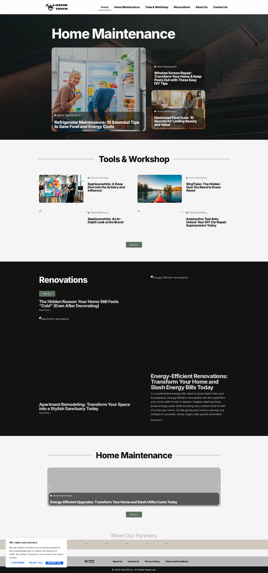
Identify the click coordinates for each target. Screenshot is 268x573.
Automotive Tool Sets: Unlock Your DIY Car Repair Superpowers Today (206, 222)
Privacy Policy (152, 561)
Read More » (45, 310)
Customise (18, 563)
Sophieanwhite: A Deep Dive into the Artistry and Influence (106, 187)
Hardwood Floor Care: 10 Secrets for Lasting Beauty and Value (175, 121)
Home (104, 7)
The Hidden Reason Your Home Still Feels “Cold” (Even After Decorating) (79, 303)
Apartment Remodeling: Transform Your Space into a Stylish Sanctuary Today (84, 406)
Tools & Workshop (156, 7)
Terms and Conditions (176, 561)
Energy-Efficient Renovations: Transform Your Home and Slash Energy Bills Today (189, 382)
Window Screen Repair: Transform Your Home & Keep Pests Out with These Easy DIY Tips (177, 78)
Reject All (36, 563)
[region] (36, 552)
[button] (49, 486)
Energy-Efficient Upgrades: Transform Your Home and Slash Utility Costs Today (113, 502)
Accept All (54, 563)
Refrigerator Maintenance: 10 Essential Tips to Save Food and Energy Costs (96, 124)
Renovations (182, 7)
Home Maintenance (127, 7)
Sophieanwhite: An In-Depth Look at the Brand (106, 220)
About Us (201, 7)
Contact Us (220, 7)
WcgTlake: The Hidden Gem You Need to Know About (203, 187)
